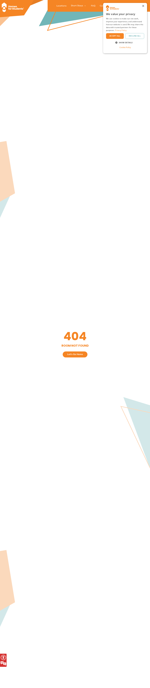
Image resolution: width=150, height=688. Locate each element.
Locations (61, 6)
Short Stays (77, 5)
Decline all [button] (135, 36)
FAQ (93, 6)
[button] (125, 42)
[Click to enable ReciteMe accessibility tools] (3, 660)
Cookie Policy (125, 47)
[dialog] (125, 28)
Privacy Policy (121, 30)
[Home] (14, 6)
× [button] (143, 6)
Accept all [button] (114, 36)
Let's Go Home (75, 354)
